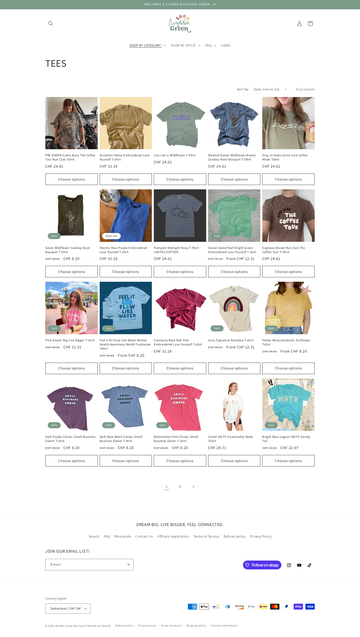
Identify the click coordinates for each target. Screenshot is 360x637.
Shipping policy (196, 625)
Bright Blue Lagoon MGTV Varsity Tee (286, 439)
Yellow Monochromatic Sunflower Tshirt (286, 342)
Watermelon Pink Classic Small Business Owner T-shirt (176, 439)
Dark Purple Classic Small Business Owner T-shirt (70, 439)
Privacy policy (147, 625)
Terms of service (171, 625)
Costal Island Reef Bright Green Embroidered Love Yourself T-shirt (232, 250)
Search (94, 536)
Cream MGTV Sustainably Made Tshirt (230, 439)
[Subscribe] (127, 564)
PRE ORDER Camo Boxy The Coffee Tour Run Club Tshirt (70, 157)
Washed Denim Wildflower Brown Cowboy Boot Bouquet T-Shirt (232, 157)
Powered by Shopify (98, 625)
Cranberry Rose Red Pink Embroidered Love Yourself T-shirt (178, 342)
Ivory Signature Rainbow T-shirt (231, 340)
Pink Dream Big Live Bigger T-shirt (70, 340)
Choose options (71, 179)
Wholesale (122, 536)
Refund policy (234, 536)
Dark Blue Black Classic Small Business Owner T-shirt (121, 439)
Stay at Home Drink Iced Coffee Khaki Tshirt (284, 157)
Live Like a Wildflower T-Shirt (174, 155)
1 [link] (167, 486)
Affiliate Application (173, 536)
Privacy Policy (260, 536)
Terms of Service (206, 536)
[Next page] (193, 486)
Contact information (224, 625)
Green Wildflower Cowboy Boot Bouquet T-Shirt (67, 250)
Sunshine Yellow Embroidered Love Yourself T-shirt (125, 157)
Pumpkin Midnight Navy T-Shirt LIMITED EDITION (176, 250)
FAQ (107, 536)
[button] (50, 23)
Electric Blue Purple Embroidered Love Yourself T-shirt (123, 250)
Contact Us (144, 536)
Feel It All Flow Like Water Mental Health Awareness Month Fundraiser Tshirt (125, 344)
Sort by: (243, 89)
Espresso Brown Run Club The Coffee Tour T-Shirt (283, 250)
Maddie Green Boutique (70, 625)
